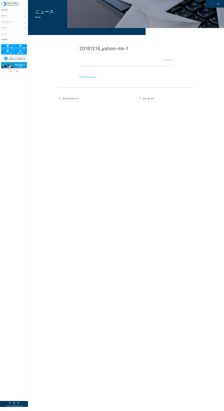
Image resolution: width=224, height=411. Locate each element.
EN (17, 71)
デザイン (4, 29)
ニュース (4, 34)
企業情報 (4, 40)
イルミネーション (7, 23)
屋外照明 (4, 11)
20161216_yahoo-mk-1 (87, 77)
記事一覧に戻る (148, 98)
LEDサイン (5, 17)
